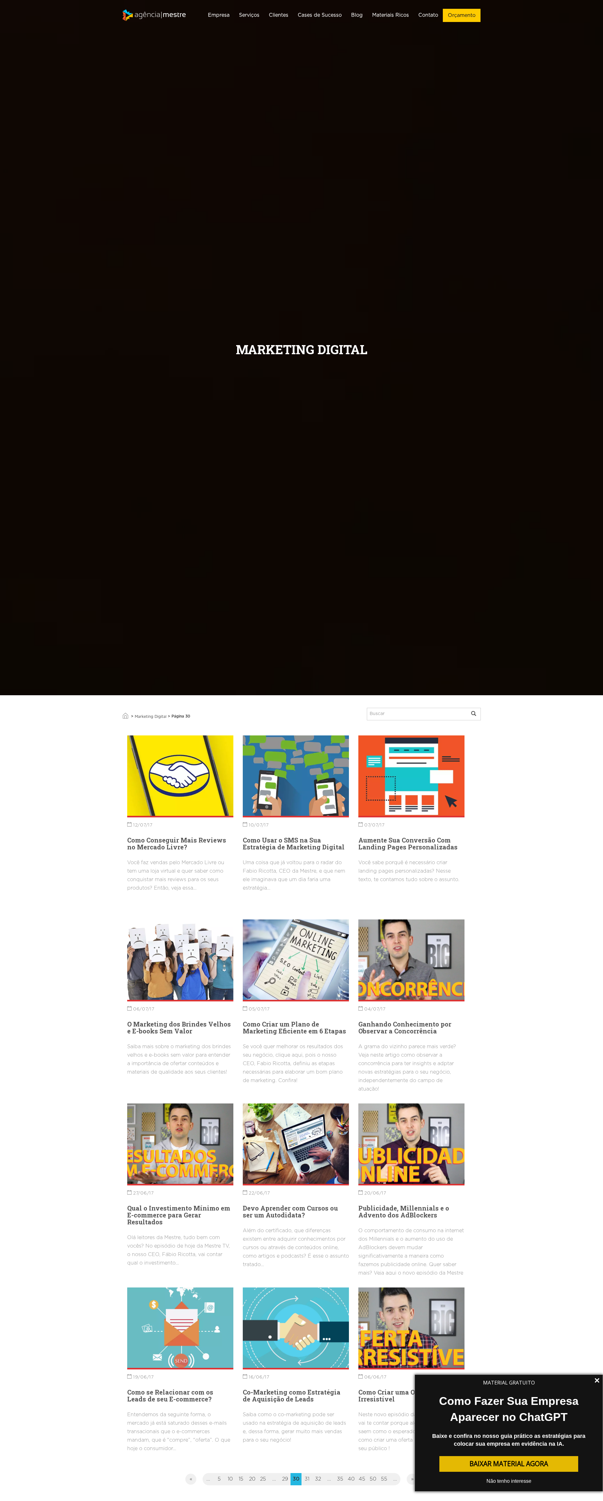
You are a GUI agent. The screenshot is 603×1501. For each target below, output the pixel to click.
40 (351, 1479)
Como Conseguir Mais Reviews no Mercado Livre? (176, 843)
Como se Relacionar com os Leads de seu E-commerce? (170, 1395)
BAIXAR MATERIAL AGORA (509, 1463)
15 (241, 1479)
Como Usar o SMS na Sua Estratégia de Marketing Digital (294, 843)
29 (285, 1479)
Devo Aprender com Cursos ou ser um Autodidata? (290, 1211)
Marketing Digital (150, 716)
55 (384, 1479)
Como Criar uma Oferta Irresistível (394, 1395)
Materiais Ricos (390, 15)
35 (340, 1479)
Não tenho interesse (508, 1481)
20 (252, 1479)
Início (125, 715)
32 (318, 1479)
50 (373, 1479)
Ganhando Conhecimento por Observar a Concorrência (404, 1027)
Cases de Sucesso (320, 15)
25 (263, 1479)
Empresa (219, 15)
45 (362, 1479)
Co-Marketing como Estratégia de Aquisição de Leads (291, 1395)
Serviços (249, 15)
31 (307, 1479)
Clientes (278, 15)
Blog (357, 15)
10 (230, 1479)
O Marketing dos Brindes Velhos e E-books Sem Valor (179, 1027)
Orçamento (461, 15)
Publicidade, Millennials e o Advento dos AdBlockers (403, 1211)
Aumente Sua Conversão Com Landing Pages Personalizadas (408, 843)
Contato (428, 15)
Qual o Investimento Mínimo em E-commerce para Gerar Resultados (178, 1215)
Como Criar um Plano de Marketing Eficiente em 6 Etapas (294, 1027)
